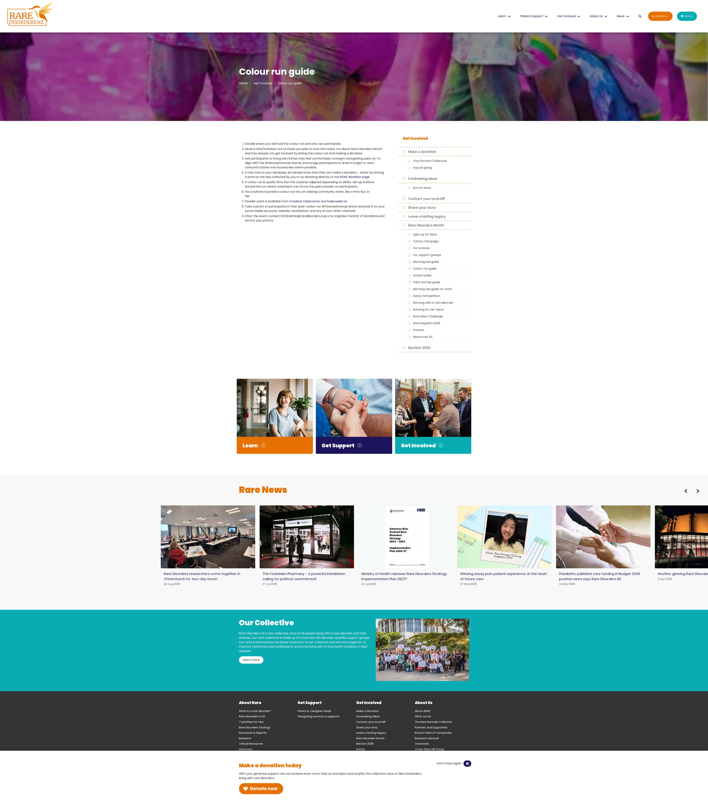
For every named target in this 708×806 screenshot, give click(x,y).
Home (243, 83)
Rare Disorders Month (426, 225)
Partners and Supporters (431, 727)
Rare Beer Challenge (428, 316)
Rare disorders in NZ (252, 716)
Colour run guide (425, 268)
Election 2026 (419, 347)
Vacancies (422, 744)
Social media (422, 275)
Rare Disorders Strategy (254, 727)
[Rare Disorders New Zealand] (30, 14)
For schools (421, 248)
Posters (418, 330)
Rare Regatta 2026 (426, 323)
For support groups (427, 255)
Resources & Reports (253, 733)
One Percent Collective (430, 161)
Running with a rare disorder (433, 303)
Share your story (422, 207)
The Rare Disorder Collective (433, 722)
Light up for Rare (425, 234)
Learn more (251, 660)
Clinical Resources (251, 744)
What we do (423, 716)
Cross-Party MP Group (429, 749)
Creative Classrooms (304, 201)
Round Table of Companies (433, 733)
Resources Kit (423, 337)
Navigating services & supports (318, 716)
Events (360, 749)
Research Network (427, 738)
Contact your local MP (426, 198)
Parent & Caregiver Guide (314, 711)
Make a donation (422, 151)
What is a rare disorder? (255, 711)
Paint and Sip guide (426, 282)
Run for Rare (422, 188)
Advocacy (246, 749)
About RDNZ (423, 711)
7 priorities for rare (251, 722)
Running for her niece (428, 309)
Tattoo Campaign (426, 241)
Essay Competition (426, 296)
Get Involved (263, 83)
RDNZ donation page (354, 177)
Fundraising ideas (422, 178)
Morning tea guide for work (432, 289)
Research (245, 738)
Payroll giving (422, 168)
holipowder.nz (337, 201)
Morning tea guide (426, 262)
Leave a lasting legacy (427, 216)
